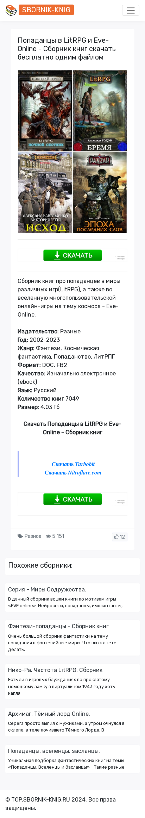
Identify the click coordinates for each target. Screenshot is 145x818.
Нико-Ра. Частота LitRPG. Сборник (55, 670)
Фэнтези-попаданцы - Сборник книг (58, 626)
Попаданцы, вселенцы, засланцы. (54, 751)
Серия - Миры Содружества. (47, 589)
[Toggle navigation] (130, 10)
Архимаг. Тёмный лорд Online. (49, 713)
